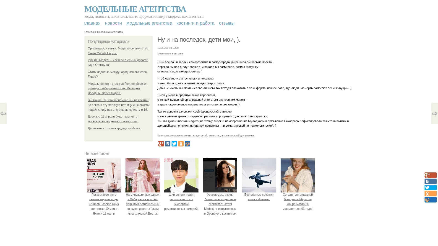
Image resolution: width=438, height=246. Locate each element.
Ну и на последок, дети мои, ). (198, 39)
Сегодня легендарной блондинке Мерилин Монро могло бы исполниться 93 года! (298, 201)
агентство (214, 135)
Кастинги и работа (195, 23)
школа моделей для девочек (238, 135)
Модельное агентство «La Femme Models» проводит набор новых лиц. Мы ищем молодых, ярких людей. (117, 88)
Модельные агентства (135, 9)
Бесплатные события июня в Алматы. (259, 197)
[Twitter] (174, 143)
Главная (92, 23)
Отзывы (227, 23)
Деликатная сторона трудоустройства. (114, 128)
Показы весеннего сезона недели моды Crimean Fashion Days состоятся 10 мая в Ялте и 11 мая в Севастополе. (104, 206)
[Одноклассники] (181, 143)
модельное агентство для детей (188, 135)
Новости (113, 23)
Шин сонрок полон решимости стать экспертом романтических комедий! (181, 201)
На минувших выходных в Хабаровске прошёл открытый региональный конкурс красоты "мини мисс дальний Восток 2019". (142, 206)
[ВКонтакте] (167, 143)
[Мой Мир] (187, 143)
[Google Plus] (161, 143)
